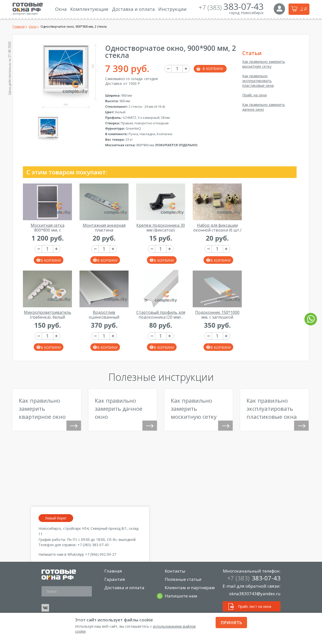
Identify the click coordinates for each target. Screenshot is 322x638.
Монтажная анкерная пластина (104, 227)
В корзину (213, 68)
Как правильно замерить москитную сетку (263, 64)
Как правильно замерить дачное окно (263, 107)
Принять (231, 622)
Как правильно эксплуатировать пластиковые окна (258, 80)
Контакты (175, 571)
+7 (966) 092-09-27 (100, 554)
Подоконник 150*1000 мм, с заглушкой (217, 315)
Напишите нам (181, 596)
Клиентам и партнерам (190, 587)
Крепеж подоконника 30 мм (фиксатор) (160, 227)
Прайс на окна (254, 95)
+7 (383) (231, 7)
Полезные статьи (183, 579)
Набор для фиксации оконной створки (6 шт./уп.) (217, 229)
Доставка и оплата (124, 587)
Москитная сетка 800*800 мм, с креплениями (47, 229)
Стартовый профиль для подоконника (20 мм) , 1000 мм (160, 317)
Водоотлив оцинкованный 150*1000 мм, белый (104, 317)
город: (234, 12)
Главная (113, 571)
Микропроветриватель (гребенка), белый (47, 315)
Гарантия (114, 579)
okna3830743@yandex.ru (254, 593)
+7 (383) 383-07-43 (93, 544)
